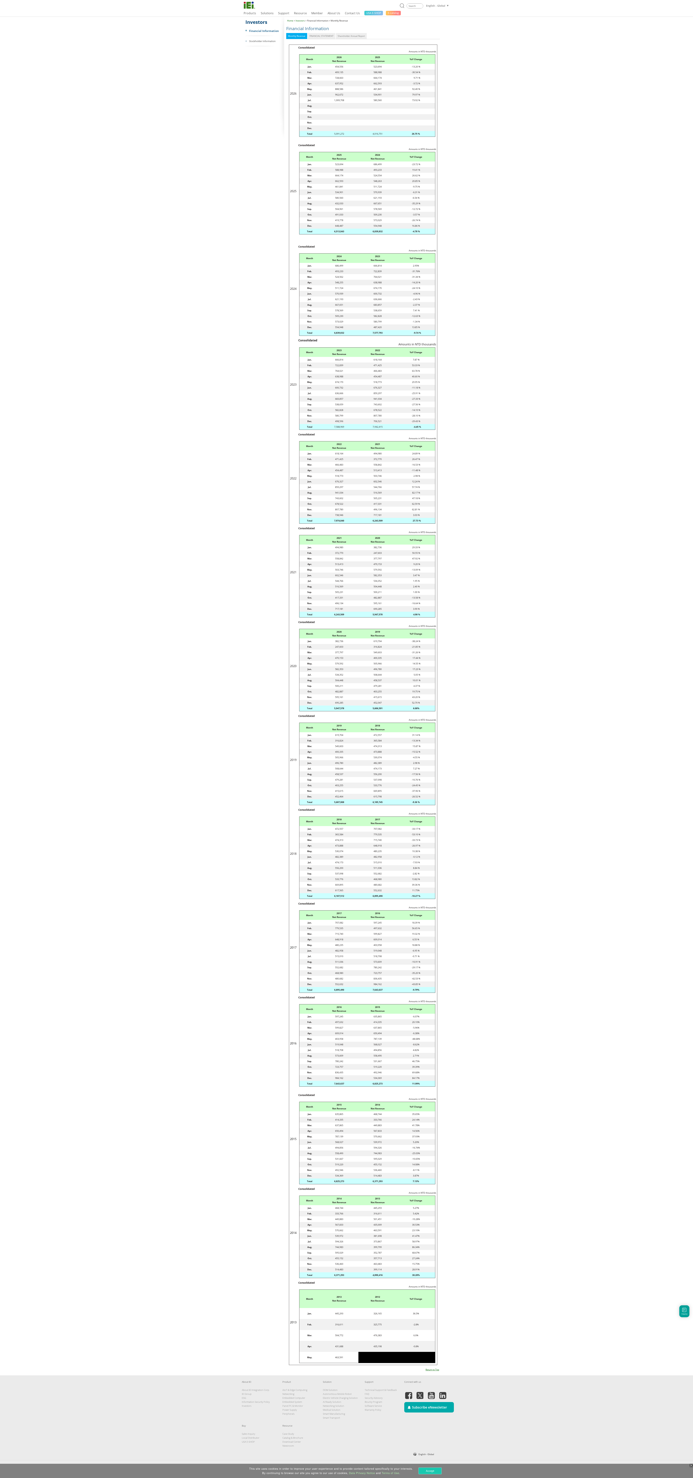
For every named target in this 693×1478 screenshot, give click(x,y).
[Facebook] (408, 1393)
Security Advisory (374, 1398)
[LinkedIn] (442, 1393)
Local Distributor (250, 1437)
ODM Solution (330, 1390)
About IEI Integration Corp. (256, 1390)
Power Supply (289, 1409)
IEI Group (247, 1394)
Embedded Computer (293, 1398)
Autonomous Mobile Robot (337, 1394)
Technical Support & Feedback (381, 1390)
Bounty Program (373, 1401)
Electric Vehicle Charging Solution (340, 1398)
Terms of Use (390, 1473)
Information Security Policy (256, 1401)
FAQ (367, 1394)
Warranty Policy (373, 1409)
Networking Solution (333, 1405)
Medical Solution (331, 1409)
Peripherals (288, 1413)
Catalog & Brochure (292, 1437)
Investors (300, 20)
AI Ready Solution (332, 1401)
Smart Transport (331, 1417)
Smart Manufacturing (334, 1413)
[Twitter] (420, 1393)
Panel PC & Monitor (292, 1405)
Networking (288, 1394)
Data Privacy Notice (362, 1473)
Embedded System (292, 1401)
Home (290, 20)
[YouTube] (431, 1393)
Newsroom (288, 1445)
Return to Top (432, 1369)
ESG (244, 1398)
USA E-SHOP (248, 1441)
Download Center (291, 1441)
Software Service (373, 1405)
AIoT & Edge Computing (294, 1390)
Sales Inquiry (248, 1433)
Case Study (288, 1433)
